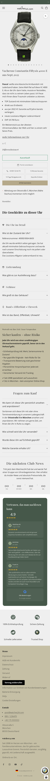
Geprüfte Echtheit (36, 177)
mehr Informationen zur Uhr (15, 137)
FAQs (4, 696)
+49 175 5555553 (12, 720)
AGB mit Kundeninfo (11, 660)
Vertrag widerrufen (13, 682)
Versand (6, 673)
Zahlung (5, 669)
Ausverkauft (25, 158)
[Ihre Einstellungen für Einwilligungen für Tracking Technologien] (46, 777)
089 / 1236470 (11, 716)
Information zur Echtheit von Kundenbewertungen (24, 687)
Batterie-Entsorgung (11, 692)
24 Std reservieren (25, 183)
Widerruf (6, 677)
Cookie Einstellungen (11, 700)
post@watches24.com (14, 712)
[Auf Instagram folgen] (9, 764)
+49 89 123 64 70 (14, 171)
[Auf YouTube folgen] (15, 764)
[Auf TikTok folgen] (21, 764)
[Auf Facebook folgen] (3, 764)
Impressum (7, 656)
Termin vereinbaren (26, 165)
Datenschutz (7, 664)
